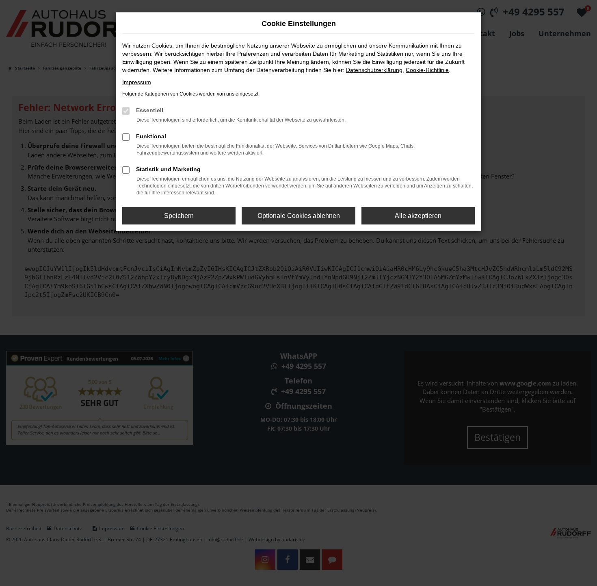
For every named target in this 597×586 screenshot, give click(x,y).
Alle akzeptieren (418, 215)
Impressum (136, 82)
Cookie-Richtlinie (427, 70)
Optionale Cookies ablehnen (298, 215)
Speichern (179, 215)
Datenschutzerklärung (374, 70)
